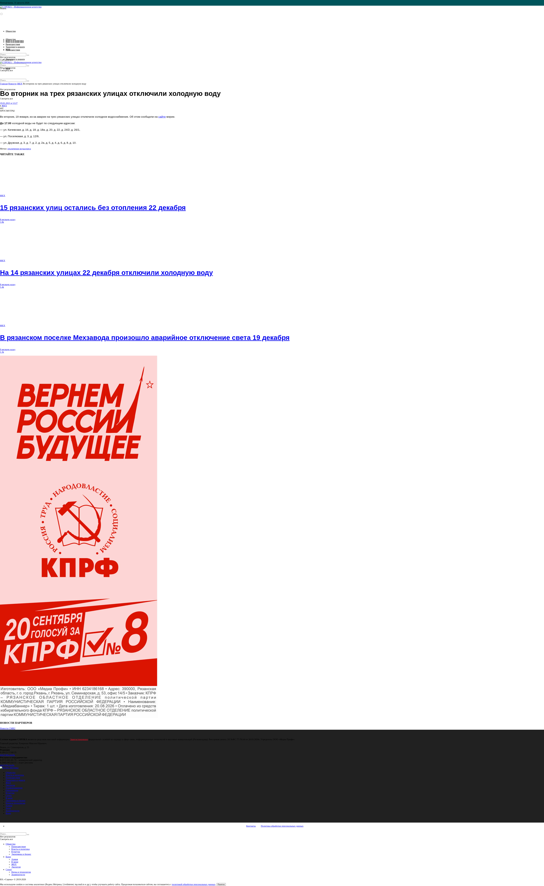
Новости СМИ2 (7, 728)
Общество (11, 31)
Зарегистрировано (79, 739)
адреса (28, 149)
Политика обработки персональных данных (282, 826)
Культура (10, 793)
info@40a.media (7, 755)
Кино (8, 813)
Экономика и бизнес (16, 800)
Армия (9, 805)
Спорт (9, 795)
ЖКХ (8, 49)
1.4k (2, 287)
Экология (10, 785)
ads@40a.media (7, 765)
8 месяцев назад (7, 219)
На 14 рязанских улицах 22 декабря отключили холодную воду (106, 272)
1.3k (2, 352)
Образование (12, 790)
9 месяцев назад (7, 349)
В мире (9, 798)
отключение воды (16, 149)
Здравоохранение (14, 788)
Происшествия (13, 50)
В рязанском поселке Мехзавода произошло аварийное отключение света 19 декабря (145, 337)
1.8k (2, 222)
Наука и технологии (15, 803)
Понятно (221, 884)
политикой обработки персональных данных (193, 884)
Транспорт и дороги (15, 59)
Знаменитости (12, 811)
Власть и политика (15, 42)
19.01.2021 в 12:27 (9, 103)
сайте (162, 116)
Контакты (251, 826)
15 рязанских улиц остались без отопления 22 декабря (93, 207)
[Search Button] (28, 55)
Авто (8, 808)
